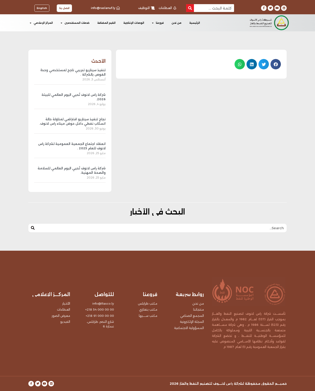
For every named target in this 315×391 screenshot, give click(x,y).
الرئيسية (194, 22)
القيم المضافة (106, 22)
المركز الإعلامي (43, 22)
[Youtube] (277, 8)
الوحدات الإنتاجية (133, 22)
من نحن (176, 22)
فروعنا (160, 22)
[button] (275, 64)
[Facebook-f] (264, 8)
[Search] (190, 8)
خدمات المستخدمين (77, 22)
